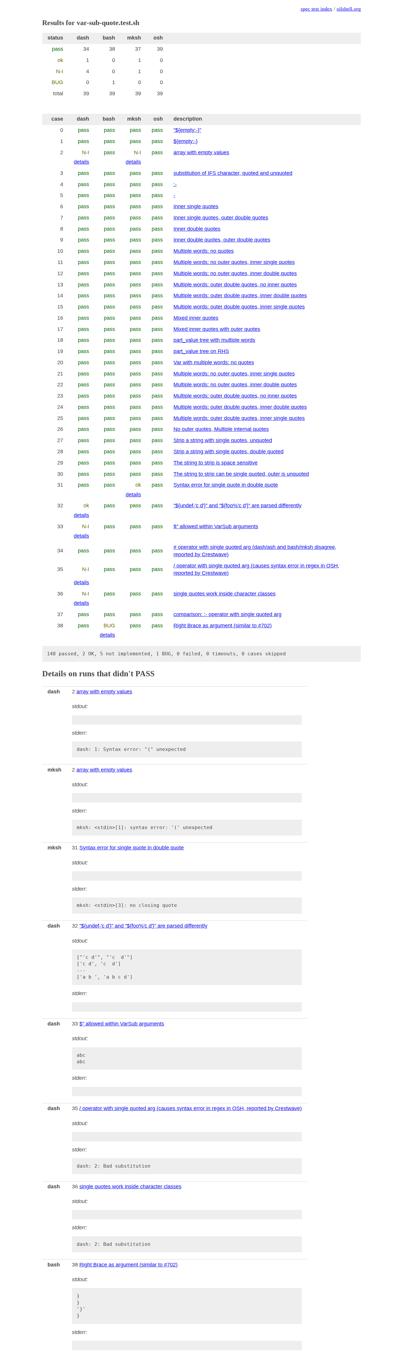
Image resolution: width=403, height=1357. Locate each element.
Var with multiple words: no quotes (213, 362)
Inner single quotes (195, 206)
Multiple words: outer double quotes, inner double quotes (240, 295)
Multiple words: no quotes (203, 251)
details (81, 162)
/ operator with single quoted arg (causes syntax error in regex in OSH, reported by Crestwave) (190, 1108)
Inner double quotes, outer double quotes (221, 240)
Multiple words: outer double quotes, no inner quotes (235, 285)
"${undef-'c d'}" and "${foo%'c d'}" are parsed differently (237, 505)
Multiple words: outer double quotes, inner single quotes (239, 307)
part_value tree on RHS (201, 351)
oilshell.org (349, 9)
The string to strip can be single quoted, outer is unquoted (241, 474)
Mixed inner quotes (195, 318)
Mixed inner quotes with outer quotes (216, 329)
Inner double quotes (196, 229)
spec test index (316, 9)
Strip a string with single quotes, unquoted (222, 440)
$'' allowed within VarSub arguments (215, 526)
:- (175, 184)
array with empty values (201, 152)
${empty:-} (185, 141)
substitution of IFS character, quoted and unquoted (232, 173)
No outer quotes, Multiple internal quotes (221, 429)
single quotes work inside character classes (224, 594)
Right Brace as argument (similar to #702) (222, 626)
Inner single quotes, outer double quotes (220, 218)
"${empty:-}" (187, 130)
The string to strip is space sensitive (215, 463)
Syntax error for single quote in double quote (225, 485)
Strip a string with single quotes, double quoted (228, 451)
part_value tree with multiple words (214, 340)
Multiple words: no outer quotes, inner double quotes (235, 273)
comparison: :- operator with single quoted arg (227, 614)
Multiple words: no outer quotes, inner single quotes (234, 262)
